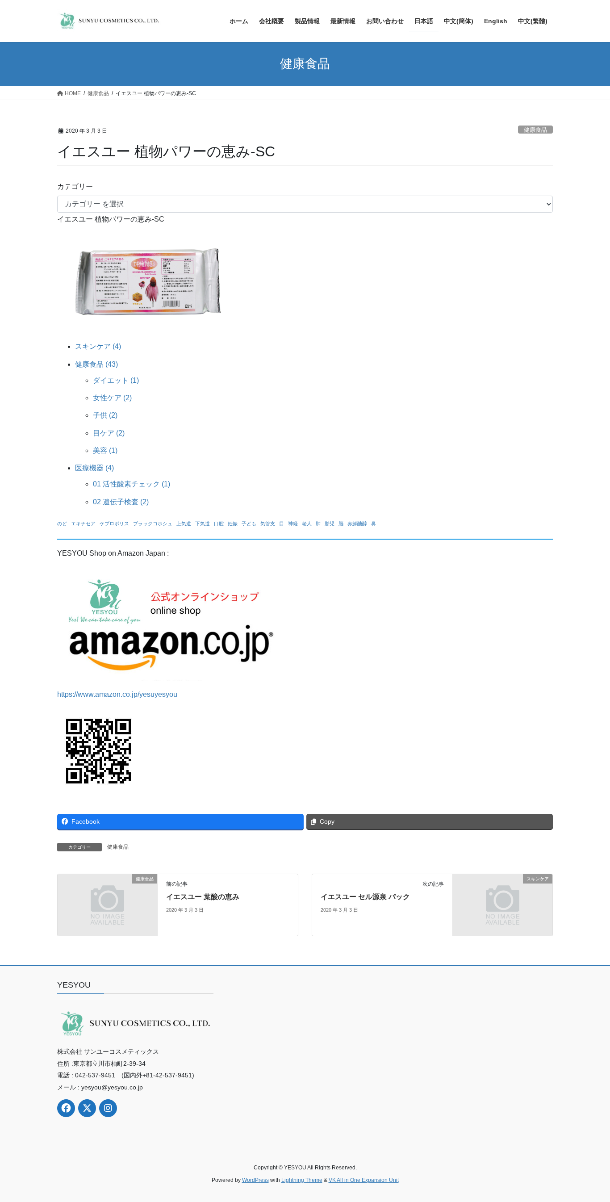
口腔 (219, 523)
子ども (249, 523)
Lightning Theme (301, 1180)
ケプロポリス (114, 523)
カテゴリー (75, 186)
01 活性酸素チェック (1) (131, 484)
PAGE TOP (587, 1158)
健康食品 (535, 129)
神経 (293, 523)
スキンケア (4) (98, 346)
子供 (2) (105, 415)
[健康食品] (107, 904)
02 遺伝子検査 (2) (121, 502)
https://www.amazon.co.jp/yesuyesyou (117, 694)
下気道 (202, 523)
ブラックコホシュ (152, 523)
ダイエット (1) (116, 380)
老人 (307, 523)
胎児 (329, 523)
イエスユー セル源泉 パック (365, 896)
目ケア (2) (109, 433)
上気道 (183, 523)
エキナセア (83, 523)
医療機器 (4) (94, 468)
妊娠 (233, 523)
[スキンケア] (502, 904)
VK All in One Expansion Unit (364, 1180)
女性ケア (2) (112, 398)
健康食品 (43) (96, 364)
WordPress (255, 1180)
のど (62, 523)
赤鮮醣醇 (357, 523)
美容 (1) (105, 450)
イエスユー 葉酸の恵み (202, 896)
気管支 (267, 523)
